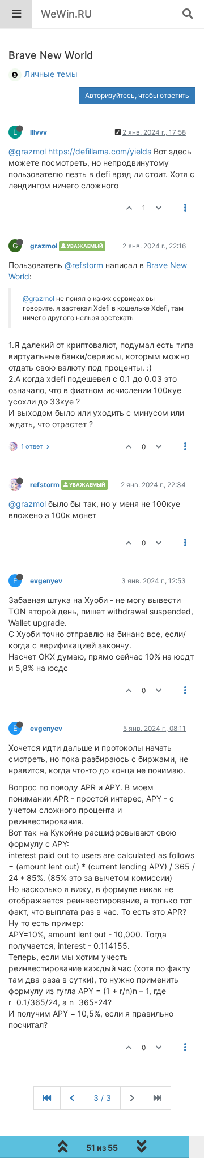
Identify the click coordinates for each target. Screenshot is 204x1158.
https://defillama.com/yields (99, 151)
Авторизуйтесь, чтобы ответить (137, 95)
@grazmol (27, 151)
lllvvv (38, 132)
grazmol (43, 246)
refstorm (45, 484)
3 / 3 (102, 1098)
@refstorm (84, 265)
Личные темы (51, 74)
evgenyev (46, 580)
